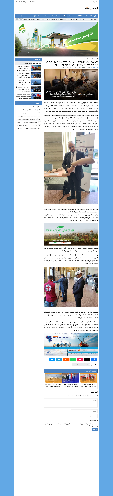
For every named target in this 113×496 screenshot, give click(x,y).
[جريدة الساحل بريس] (87, 9)
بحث (17, 16)
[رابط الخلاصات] (19, 19)
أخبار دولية (63, 15)
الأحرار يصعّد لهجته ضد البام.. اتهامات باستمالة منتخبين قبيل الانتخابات (81, 19)
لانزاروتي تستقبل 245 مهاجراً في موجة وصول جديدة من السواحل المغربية (23, 89)
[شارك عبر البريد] (80, 359)
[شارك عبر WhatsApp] (73, 359)
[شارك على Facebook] (94, 359)
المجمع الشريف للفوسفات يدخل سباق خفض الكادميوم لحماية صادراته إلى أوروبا (24, 75)
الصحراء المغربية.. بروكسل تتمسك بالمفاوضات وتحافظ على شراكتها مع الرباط (23, 96)
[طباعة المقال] (52, 359)
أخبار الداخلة (80, 15)
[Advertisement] (45, 8)
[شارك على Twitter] (87, 359)
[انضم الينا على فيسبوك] (17, 19)
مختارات (47, 15)
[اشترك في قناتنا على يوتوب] (22, 19)
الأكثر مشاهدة (37, 63)
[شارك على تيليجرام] (59, 359)
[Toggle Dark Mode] (21, 16)
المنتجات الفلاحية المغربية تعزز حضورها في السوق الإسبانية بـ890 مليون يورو (24, 68)
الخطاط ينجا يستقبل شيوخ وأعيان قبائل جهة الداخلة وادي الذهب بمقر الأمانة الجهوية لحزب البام (35, 19)
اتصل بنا (95, 1)
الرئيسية (95, 15)
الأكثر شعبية (28, 63)
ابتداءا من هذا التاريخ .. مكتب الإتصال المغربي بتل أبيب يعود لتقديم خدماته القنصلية (70, 386)
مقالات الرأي (37, 15)
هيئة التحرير (95, 67)
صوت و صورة (55, 15)
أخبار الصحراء (72, 15)
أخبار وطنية (89, 15)
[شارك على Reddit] (66, 359)
